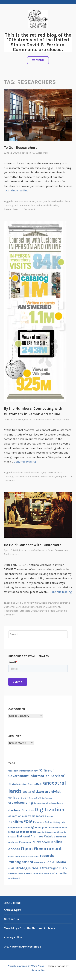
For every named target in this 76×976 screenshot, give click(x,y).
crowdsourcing (61, 602)
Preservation (33, 856)
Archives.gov (12, 909)
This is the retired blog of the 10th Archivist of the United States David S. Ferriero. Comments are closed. (38, 42)
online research (23, 205)
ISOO (64, 827)
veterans (30, 873)
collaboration (18, 797)
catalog (8, 476)
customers (20, 476)
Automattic (37, 970)
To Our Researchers (20, 147)
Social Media (56, 862)
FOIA (28, 821)
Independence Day (17, 827)
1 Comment (28, 209)
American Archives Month (27, 472)
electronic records (34, 816)
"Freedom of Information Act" (23, 771)
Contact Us (11, 919)
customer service (14, 606)
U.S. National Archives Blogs (22, 946)
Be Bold (16, 602)
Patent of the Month (17, 856)
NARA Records (39, 152)
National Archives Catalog (36, 836)
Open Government (58, 550)
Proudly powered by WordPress (25, 966)
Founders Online (42, 822)
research (39, 862)
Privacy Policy (13, 937)
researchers (11, 209)
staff (11, 868)
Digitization (49, 809)
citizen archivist (46, 791)
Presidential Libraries (46, 205)
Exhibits (15, 822)
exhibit (50, 816)
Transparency (61, 419)
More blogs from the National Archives (29, 928)
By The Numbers (52, 472)
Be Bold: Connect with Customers (33, 545)
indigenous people (39, 827)
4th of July (13, 784)
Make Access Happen (22, 831)
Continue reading (17, 190)
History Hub (43, 201)
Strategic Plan (46, 610)
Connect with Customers (36, 602)
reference (33, 476)
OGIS (46, 842)
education (29, 201)
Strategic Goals (28, 610)
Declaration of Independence (48, 803)
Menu (40, 60)
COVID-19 (17, 201)
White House (43, 873)
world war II (14, 878)
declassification (21, 810)
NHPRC (37, 842)
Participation (11, 554)
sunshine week (15, 873)
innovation (56, 827)
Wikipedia (61, 476)
